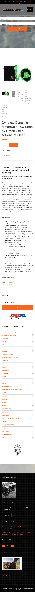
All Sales (5, 338)
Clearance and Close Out (10, 357)
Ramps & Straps (6, 412)
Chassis (4, 351)
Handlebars (6, 396)
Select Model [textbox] (5, 24)
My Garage (22, 29)
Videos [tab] (5, 159)
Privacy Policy (6, 575)
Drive (3, 367)
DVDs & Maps (5, 370)
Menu (31, 9)
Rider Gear (5, 415)
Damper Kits (5, 364)
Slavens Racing (13, 10)
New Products (6, 409)
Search (13, 29)
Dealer (15, 3)
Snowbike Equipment (8, 425)
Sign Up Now (7, 515)
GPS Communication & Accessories (12, 389)
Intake (4, 402)
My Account (28, 1)
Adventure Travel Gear (9, 335)
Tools (3, 437)
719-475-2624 (7, 1)
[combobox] (17, 18)
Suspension (5, 431)
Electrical (5, 373)
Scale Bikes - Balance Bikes (10, 418)
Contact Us (18, 1)
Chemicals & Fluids (7, 354)
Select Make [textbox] (4, 19)
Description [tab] (6, 155)
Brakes (4, 348)
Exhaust (4, 380)
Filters (4, 383)
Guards (4, 393)
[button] (30, 61)
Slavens (4, 421)
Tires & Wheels (6, 434)
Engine (4, 377)
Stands (4, 428)
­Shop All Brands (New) (9, 332)
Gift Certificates (7, 386)
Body (3, 345)
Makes (4, 405)
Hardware (5, 399)
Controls (5, 361)
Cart (22, 3)
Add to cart (13, 145)
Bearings (5, 341)
